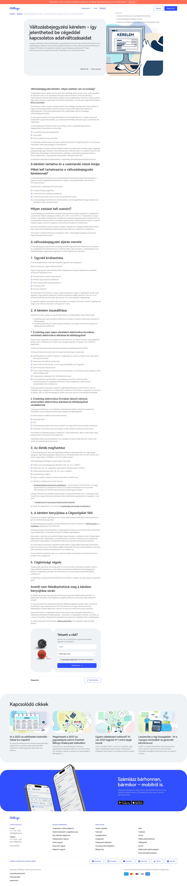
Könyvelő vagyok (59, 846)
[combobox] (77, 653)
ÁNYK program (91, 524)
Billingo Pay (99, 849)
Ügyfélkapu (35, 526)
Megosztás (35, 680)
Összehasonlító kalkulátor (105, 846)
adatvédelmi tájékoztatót (70, 659)
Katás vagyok (58, 842)
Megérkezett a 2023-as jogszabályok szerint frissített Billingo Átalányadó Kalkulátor (69, 739)
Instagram (113, 861)
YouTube (129, 861)
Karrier (140, 846)
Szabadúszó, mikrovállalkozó (63, 828)
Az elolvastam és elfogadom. (77, 659)
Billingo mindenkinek (60, 824)
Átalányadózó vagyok (61, 839)
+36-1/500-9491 (16, 842)
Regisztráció (171, 8)
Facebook (98, 861)
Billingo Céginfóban (38, 102)
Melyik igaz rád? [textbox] (64, 654)
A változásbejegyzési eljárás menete (129, 19)
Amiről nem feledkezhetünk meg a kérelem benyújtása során (138, 22)
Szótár (140, 835)
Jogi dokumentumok (17, 873)
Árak (95, 8)
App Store (137, 803)
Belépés (158, 8)
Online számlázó (101, 828)
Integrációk (99, 839)
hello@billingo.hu (16, 833)
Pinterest (144, 861)
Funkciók (98, 832)
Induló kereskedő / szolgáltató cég (65, 832)
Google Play (124, 803)
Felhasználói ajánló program (148, 849)
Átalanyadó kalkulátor (103, 842)
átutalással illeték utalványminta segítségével (50, 485)
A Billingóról (142, 842)
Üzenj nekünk (14, 845)
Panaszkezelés (15, 877)
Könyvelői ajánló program (147, 853)
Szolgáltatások (101, 835)
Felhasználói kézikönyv (146, 839)
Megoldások (99, 824)
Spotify (172, 861)
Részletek (132, 2)
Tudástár (102, 8)
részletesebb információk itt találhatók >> (76, 506)
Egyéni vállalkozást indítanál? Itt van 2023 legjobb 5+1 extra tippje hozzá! (113, 739)
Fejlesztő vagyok (59, 849)
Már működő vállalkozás (61, 835)
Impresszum (14, 880)
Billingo (15, 8)
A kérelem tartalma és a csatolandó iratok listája (133, 16)
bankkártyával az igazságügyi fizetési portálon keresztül (55, 502)
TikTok (158, 861)
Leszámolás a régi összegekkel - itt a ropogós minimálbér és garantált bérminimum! (157, 739)
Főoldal (12, 14)
